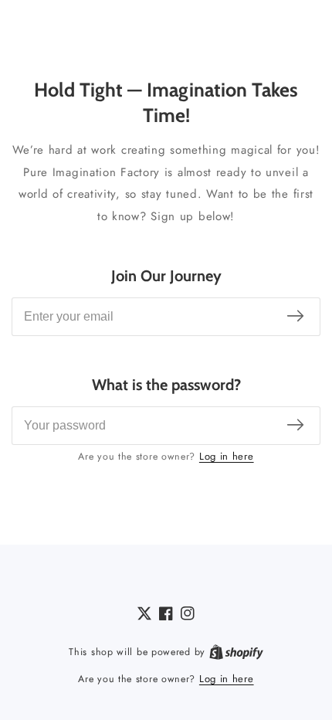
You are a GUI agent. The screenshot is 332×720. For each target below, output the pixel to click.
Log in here (226, 456)
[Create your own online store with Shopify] (236, 652)
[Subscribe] (295, 317)
